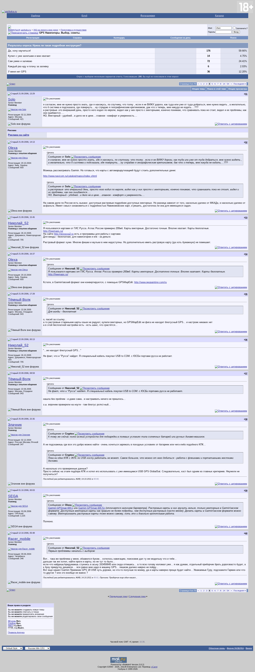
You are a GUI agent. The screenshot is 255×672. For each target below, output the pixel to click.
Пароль (211, 32)
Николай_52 (18, 223)
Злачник (15, 425)
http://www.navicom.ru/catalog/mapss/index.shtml (70, 176)
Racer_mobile (19, 539)
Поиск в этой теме (216, 89)
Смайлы (12, 623)
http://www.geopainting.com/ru (150, 282)
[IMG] (10, 625)
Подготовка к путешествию (73, 30)
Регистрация (32, 38)
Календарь (119, 38)
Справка (77, 38)
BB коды (12, 621)
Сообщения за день (180, 38)
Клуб (84, 15)
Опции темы (198, 89)
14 (224, 84)
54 (228, 84)
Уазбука (35, 15)
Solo (11, 99)
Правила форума (16, 632)
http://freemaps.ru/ (53, 231)
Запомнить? (242, 28)
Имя (210, 28)
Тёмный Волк (19, 300)
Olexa (13, 148)
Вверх (249, 648)
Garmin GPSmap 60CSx (91, 508)
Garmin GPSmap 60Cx (60, 508)
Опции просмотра (237, 89)
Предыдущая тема (118, 596)
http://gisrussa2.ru (64, 233)
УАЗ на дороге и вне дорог (45, 30)
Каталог (219, 15)
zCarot (154, 667)
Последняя (240, 84)
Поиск (233, 38)
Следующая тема (137, 596)
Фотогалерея (147, 15)
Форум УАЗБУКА (235, 648)
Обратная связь (217, 648)
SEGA (13, 496)
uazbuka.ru (26, 30)
